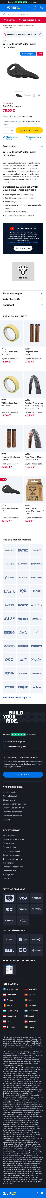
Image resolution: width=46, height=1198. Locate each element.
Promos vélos (10, 20)
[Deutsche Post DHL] (9, 939)
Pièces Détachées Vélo (26, 25)
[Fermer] (40, 34)
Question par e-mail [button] (35, 138)
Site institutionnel (10, 796)
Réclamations (8, 843)
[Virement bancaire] (23, 920)
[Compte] (35, 7)
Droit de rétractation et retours (15, 839)
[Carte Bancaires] (9, 909)
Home (5, 25)
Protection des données (12, 812)
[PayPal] (23, 909)
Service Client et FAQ (11, 835)
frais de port (20, 1039)
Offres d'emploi (9, 800)
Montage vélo (8, 875)
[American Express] (36, 898)
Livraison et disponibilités (13, 867)
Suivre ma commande (11, 855)
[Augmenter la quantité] (12, 130)
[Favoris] (29, 7)
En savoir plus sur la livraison (28, 1115)
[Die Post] (36, 939)
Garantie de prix (9, 871)
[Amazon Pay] (36, 909)
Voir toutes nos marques (16, 697)
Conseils (6, 878)
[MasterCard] (9, 898)
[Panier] (41, 7)
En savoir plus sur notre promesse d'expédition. (22, 1129)
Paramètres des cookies (12, 816)
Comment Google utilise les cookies (23, 242)
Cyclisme (12, 25)
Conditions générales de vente (15, 804)
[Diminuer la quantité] (5, 130)
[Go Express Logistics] (23, 950)
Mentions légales (9, 792)
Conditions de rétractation (13, 808)
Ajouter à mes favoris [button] (12, 138)
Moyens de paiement (11, 851)
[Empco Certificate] (9, 969)
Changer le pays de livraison (13, 1065)
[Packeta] (36, 950)
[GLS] (9, 950)
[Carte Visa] (23, 898)
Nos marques (8, 863)
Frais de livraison (9, 847)
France (5, 124)
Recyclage (7, 819)
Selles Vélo (9, 28)
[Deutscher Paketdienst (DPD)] (23, 939)
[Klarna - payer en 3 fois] (9, 920)
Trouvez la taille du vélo (12, 859)
